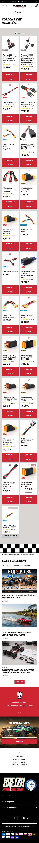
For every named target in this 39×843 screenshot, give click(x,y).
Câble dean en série (10, 271)
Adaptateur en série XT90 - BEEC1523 (26, 190)
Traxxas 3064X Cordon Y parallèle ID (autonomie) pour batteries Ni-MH (10, 58)
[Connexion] (31, 6)
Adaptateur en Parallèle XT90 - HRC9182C (27, 484)
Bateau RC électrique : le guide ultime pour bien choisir (17, 634)
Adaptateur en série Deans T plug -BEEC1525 (28, 399)
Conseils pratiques (9, 807)
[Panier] (36, 6)
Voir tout (19, 682)
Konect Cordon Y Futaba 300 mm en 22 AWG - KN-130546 (28, 147)
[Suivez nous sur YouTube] (24, 818)
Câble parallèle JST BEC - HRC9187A (10, 103)
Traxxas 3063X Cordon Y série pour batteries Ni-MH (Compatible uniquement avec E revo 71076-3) (28, 59)
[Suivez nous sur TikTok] (28, 818)
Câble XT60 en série (26, 231)
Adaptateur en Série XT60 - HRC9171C (8, 231)
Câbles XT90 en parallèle (27, 316)
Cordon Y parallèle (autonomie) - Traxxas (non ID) (28, 104)
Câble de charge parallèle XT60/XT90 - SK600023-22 (9, 485)
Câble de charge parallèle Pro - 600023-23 (27, 440)
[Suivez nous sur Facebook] (11, 818)
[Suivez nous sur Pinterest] (19, 818)
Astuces (4, 667)
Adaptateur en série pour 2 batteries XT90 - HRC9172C (9, 441)
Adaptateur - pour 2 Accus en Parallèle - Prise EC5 (28, 274)
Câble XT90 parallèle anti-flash (10, 316)
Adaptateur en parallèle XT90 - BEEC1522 (27, 357)
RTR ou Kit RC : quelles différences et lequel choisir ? (18, 596)
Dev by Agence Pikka (29, 826)
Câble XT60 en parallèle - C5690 (9, 526)
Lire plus (5, 601)
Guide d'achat (6, 629)
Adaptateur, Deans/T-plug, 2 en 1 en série (10, 190)
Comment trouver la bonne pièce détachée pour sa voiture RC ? (18, 671)
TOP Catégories (8, 801)
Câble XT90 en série (8, 145)
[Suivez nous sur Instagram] (15, 818)
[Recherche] (6, 6)
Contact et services (9, 796)
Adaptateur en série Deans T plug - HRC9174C (10, 399)
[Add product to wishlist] (10, 38)
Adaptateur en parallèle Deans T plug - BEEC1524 (9, 357)
